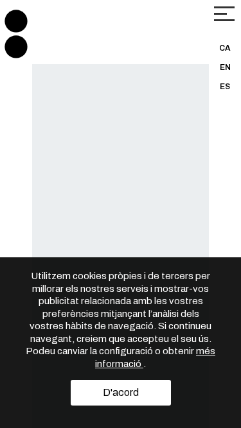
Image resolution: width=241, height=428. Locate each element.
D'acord (121, 392)
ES (225, 86)
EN (225, 67)
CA (225, 48)
